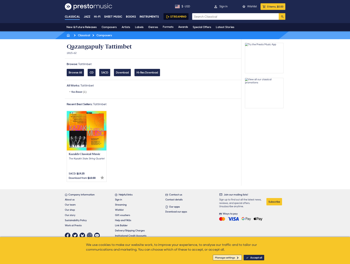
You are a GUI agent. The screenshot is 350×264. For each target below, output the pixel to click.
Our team (70, 204)
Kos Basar (79, 91)
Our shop (70, 209)
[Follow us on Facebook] (68, 235)
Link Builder (121, 225)
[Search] (282, 16)
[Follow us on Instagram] (90, 235)
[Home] (69, 35)
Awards (183, 27)
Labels (139, 27)
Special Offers (202, 27)
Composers (109, 27)
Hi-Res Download (147, 72)
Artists (126, 27)
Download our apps (176, 211)
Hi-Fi (97, 17)
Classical (72, 17)
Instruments (149, 17)
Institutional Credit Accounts (130, 235)
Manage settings (225, 257)
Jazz (87, 17)
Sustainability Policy (76, 220)
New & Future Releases (82, 27)
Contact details (174, 199)
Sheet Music (113, 17)
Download (122, 72)
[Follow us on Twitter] (76, 235)
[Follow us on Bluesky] (83, 235)
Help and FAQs (123, 220)
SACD (104, 72)
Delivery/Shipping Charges (130, 230)
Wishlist (252, 6)
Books (131, 17)
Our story (70, 215)
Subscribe (274, 201)
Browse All (75, 72)
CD (92, 72)
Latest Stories (225, 27)
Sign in (223, 6)
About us (70, 199)
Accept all (256, 257)
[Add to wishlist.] (102, 177)
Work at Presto (73, 225)
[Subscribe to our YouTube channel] (98, 235)
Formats (168, 27)
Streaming (178, 17)
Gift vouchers (122, 215)
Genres (153, 27)
